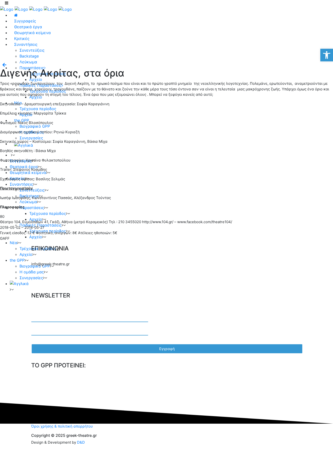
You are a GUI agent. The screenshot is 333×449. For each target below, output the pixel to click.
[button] (326, 55)
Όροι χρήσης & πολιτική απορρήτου (62, 426)
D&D (81, 442)
